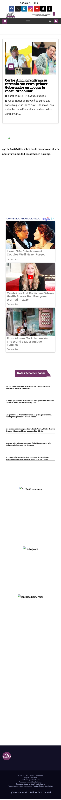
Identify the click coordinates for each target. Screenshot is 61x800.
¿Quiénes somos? (18, 792)
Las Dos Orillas (37, 96)
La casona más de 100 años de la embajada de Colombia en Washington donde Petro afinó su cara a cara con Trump (27, 458)
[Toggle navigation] (28, 21)
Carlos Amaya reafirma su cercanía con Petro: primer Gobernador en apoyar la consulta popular (26, 85)
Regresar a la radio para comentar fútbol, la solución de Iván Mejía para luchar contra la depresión (28, 444)
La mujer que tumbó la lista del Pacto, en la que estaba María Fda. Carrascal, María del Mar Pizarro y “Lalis (30, 401)
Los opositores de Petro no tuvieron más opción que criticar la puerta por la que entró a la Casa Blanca (29, 416)
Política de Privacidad (40, 792)
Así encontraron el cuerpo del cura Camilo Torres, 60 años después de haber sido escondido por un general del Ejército (30, 430)
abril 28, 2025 (15, 96)
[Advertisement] (30, 517)
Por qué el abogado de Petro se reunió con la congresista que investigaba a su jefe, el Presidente (28, 387)
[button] (50, 21)
